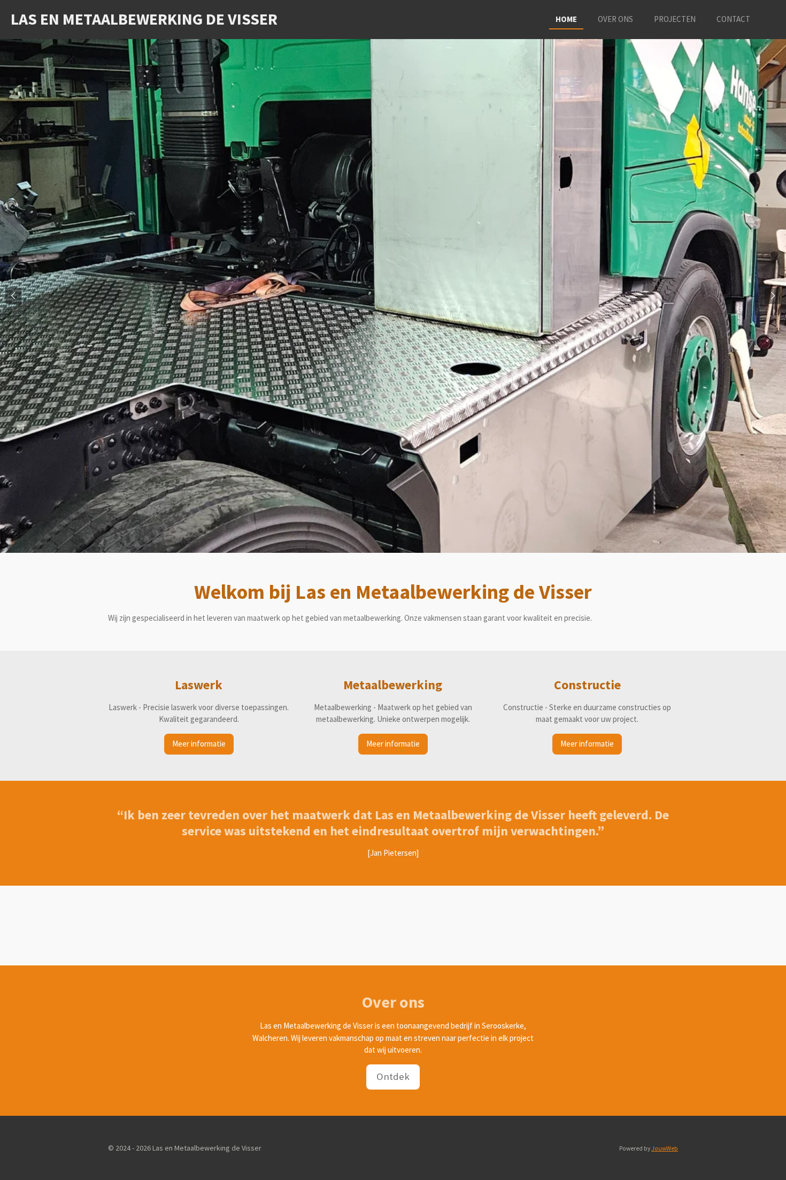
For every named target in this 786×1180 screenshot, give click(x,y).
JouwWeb (664, 1148)
